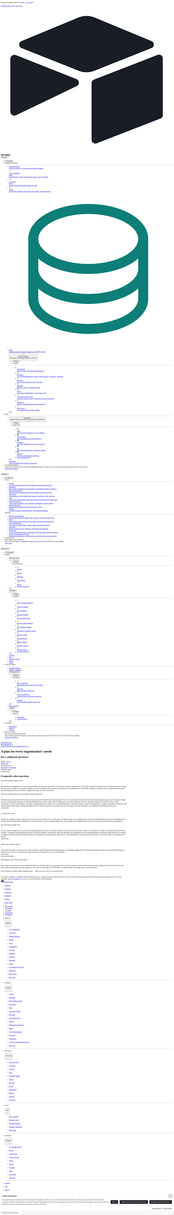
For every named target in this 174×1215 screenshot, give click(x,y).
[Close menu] (10, 412)
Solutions (4, 474)
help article (16, 879)
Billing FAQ (5, 763)
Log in (26, 746)
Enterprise (4, 743)
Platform (4, 157)
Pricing (9, 743)
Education (13, 767)
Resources (5, 548)
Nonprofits (4, 767)
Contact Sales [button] (5, 771)
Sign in (10, 744)
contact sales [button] (5, 808)
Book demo (4, 744)
